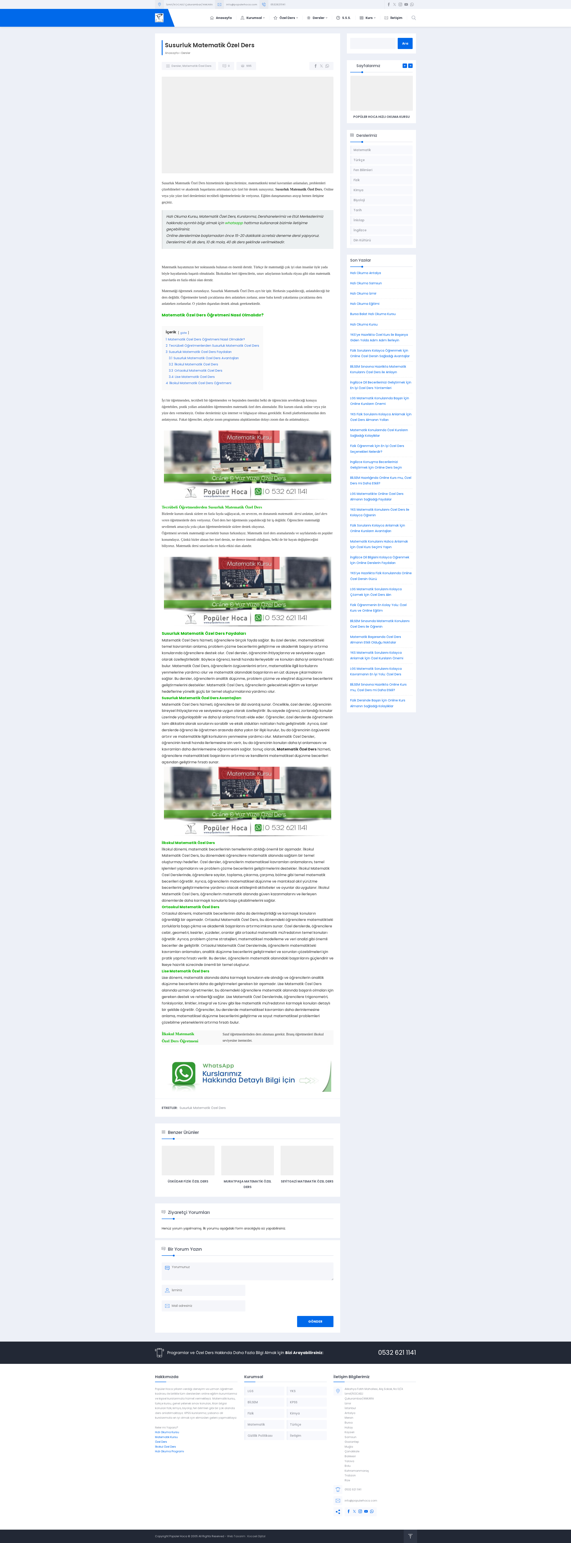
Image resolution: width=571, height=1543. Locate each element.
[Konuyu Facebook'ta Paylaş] (315, 66)
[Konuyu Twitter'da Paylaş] (321, 66)
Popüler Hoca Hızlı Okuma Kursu (381, 117)
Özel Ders (161, 1442)
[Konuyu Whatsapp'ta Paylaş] (327, 66)
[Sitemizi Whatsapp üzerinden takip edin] (412, 4)
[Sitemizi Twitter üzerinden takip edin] (394, 4)
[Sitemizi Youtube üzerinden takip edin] (406, 4)
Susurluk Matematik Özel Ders (203, 1108)
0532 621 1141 (397, 1352)
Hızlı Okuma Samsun (366, 283)
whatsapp (234, 222)
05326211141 (278, 4)
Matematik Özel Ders (196, 66)
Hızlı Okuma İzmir (363, 293)
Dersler (185, 53)
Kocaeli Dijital (256, 1536)
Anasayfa (172, 53)
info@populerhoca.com (241, 4)
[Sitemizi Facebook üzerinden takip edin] (389, 4)
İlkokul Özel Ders (165, 1447)
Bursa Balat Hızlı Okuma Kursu (373, 314)
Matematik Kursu (166, 1437)
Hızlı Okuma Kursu (364, 324)
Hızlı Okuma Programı (169, 1451)
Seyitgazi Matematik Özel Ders (307, 1181)
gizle (183, 333)
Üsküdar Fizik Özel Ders (188, 1181)
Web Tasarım (236, 1536)
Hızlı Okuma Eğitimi (364, 303)
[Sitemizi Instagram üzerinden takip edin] (400, 4)
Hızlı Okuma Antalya (365, 273)
